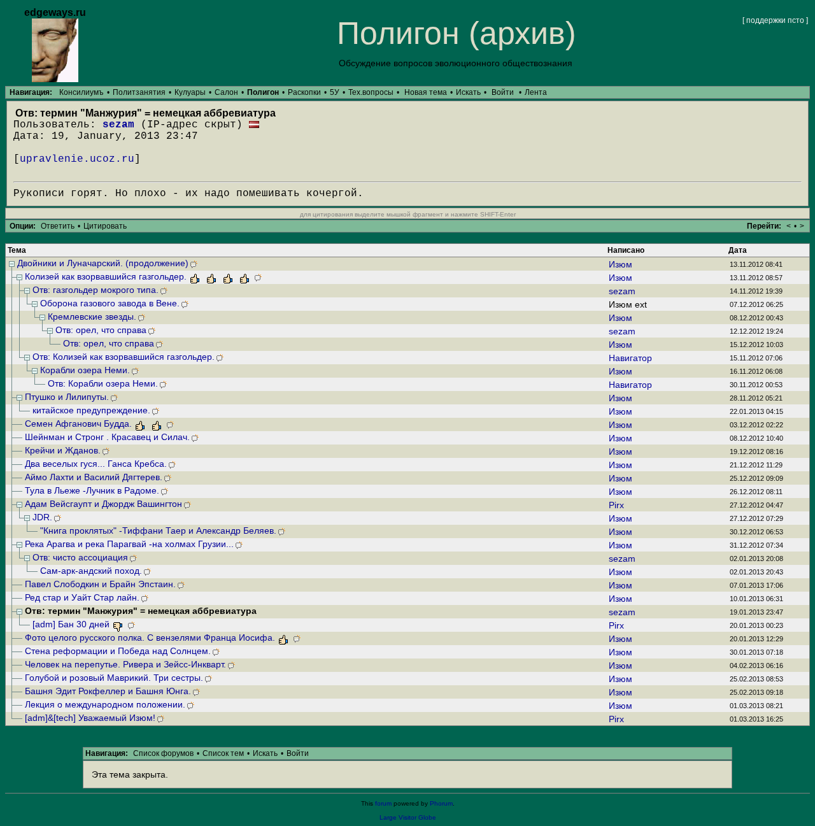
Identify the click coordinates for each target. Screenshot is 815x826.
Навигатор (630, 358)
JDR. (42, 517)
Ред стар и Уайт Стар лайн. (82, 597)
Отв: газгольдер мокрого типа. (95, 290)
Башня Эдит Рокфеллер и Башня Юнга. (108, 691)
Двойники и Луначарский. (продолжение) (102, 263)
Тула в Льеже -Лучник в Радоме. (92, 490)
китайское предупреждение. (91, 410)
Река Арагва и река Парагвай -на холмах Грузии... (129, 544)
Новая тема (425, 92)
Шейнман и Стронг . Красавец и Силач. (107, 437)
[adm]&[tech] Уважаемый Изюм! (90, 718)
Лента (536, 92)
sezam (118, 125)
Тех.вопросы (370, 92)
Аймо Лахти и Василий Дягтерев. (93, 477)
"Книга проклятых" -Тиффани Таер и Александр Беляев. (158, 530)
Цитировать (105, 226)
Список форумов (163, 753)
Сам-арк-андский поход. (91, 571)
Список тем (223, 753)
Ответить (57, 226)
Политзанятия (139, 92)
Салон (226, 92)
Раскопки (304, 92)
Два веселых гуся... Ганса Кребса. (96, 464)
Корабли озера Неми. (85, 370)
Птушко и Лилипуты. (67, 397)
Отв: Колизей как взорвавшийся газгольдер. (123, 357)
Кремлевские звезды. (92, 316)
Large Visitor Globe (407, 817)
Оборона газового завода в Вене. (110, 303)
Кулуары (190, 92)
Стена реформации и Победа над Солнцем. (118, 651)
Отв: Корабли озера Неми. (103, 383)
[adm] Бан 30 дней (71, 624)
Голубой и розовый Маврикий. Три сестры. (114, 678)
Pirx (616, 505)
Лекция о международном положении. (105, 704)
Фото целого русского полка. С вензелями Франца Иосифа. (150, 637)
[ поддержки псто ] (775, 20)
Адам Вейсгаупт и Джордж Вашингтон (103, 504)
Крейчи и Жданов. (63, 450)
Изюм (620, 264)
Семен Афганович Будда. (78, 423)
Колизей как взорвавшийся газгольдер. (106, 276)
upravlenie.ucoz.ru (77, 159)
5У (334, 92)
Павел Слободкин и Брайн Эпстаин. (100, 584)
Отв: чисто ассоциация (80, 557)
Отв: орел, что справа (100, 330)
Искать (468, 92)
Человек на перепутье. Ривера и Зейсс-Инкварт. (125, 664)
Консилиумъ (81, 92)
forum (383, 803)
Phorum (441, 803)
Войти (503, 92)
